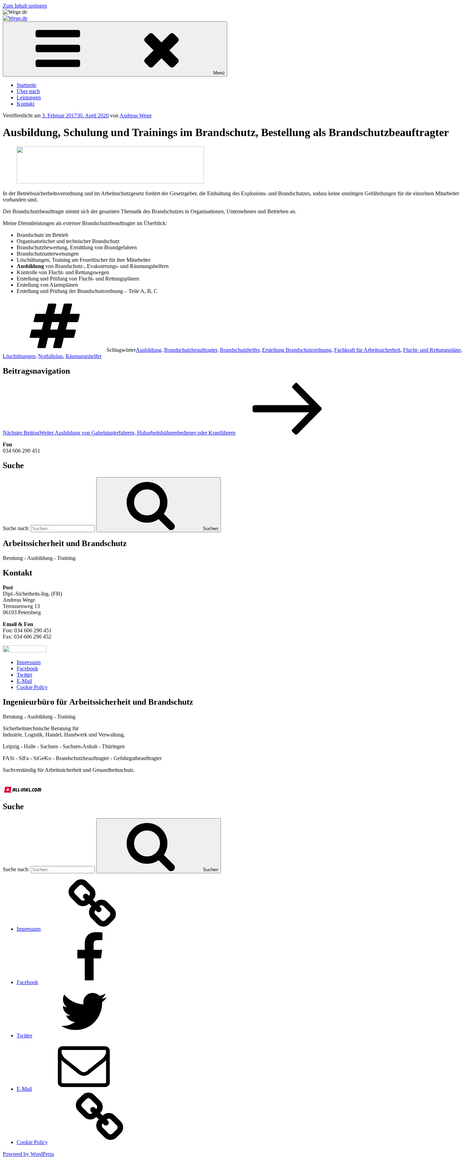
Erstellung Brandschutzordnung (296, 350)
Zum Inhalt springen (25, 6)
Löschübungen (19, 356)
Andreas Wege (135, 115)
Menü (218, 72)
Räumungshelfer (83, 356)
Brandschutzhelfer (239, 350)
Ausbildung (148, 350)
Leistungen (29, 97)
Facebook (27, 668)
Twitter (24, 675)
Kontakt (25, 104)
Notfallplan (50, 356)
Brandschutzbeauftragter (190, 350)
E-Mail (24, 681)
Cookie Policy (32, 687)
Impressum (29, 662)
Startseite (26, 85)
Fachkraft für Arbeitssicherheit (367, 350)
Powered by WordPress (28, 1154)
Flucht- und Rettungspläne (432, 350)
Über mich (28, 91)
